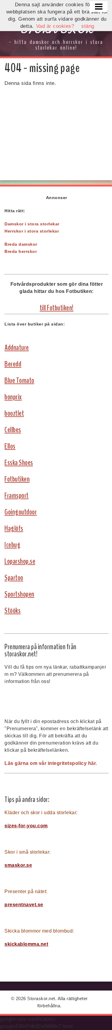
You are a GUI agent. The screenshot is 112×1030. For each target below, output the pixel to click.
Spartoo (13, 578)
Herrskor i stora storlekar (31, 231)
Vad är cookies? (55, 26)
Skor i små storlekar (26, 852)
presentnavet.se (23, 904)
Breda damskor (20, 244)
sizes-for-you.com (26, 825)
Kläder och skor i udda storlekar (40, 812)
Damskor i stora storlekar (31, 223)
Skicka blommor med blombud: (39, 930)
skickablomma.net (26, 944)
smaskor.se (18, 865)
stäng (87, 26)
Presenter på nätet (25, 891)
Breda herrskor (20, 251)
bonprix (13, 397)
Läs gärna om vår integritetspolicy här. (50, 763)
